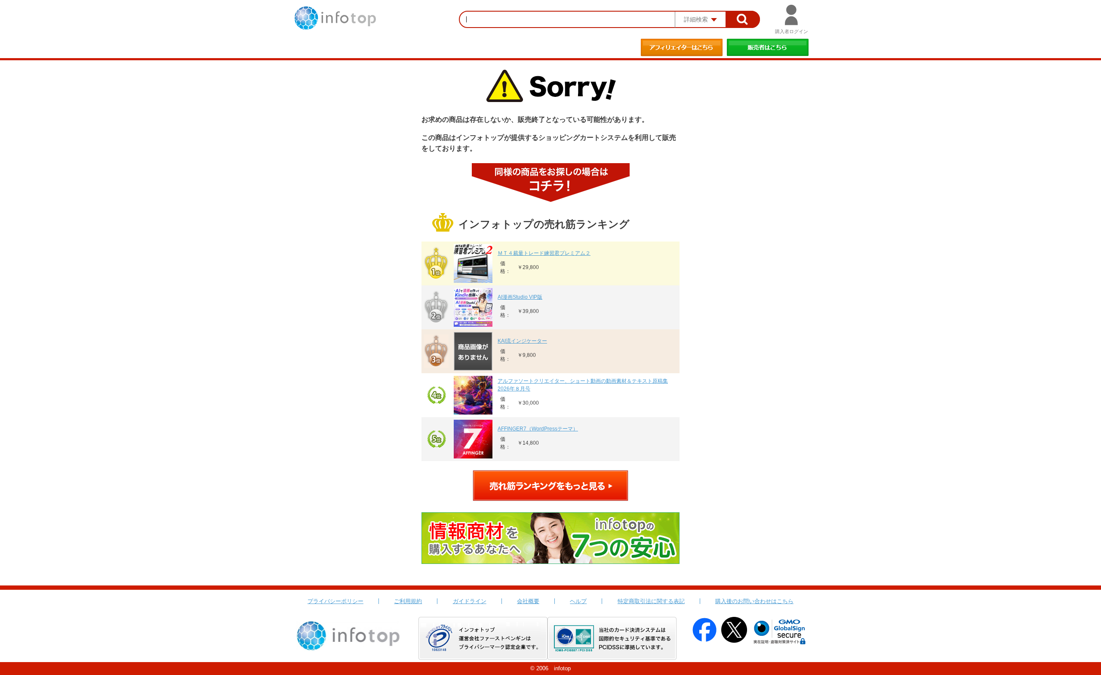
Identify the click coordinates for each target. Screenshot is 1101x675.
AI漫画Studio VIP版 (520, 297)
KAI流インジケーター (522, 341)
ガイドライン (469, 601)
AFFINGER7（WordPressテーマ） (538, 429)
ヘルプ (578, 601)
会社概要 (528, 601)
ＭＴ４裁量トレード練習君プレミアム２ (544, 253)
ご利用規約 (408, 601)
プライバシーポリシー (335, 601)
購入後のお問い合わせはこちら (754, 601)
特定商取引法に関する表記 (651, 601)
